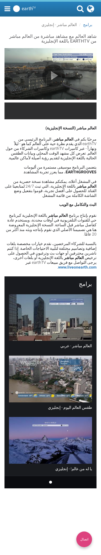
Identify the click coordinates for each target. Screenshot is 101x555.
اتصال (84, 539)
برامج (87, 24)
